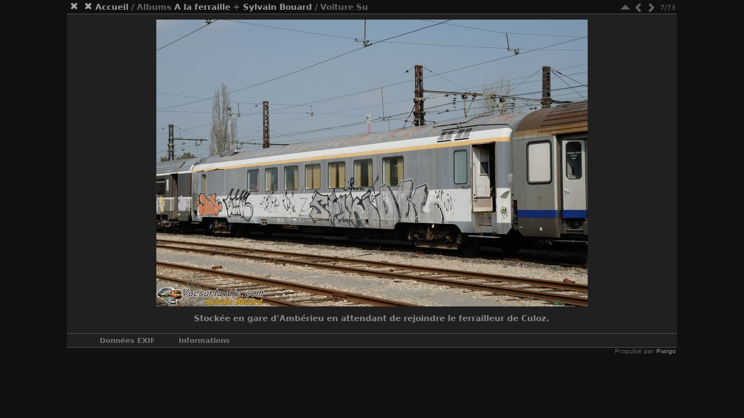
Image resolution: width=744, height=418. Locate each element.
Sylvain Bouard (277, 7)
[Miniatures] (625, 7)
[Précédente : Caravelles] (638, 7)
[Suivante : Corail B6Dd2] (651, 7)
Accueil (112, 7)
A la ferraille (202, 7)
